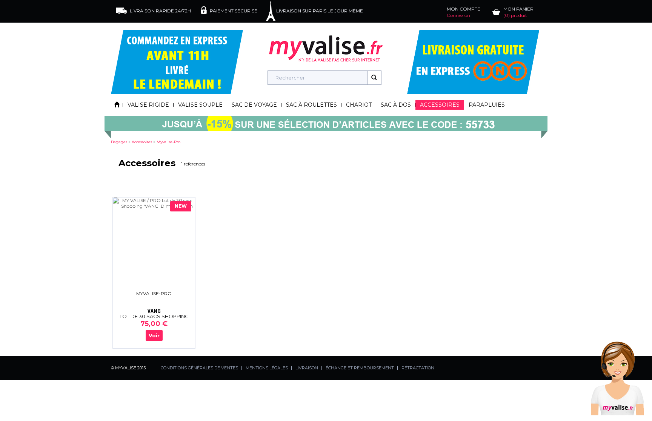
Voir (154, 335)
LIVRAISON (306, 367)
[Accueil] (117, 105)
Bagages (119, 141)
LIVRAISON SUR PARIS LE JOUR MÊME (319, 11)
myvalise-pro (168, 141)
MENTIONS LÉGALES (267, 367)
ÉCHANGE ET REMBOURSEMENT (360, 367)
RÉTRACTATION (417, 367)
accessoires (142, 141)
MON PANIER (518, 12)
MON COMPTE (463, 12)
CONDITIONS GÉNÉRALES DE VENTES (199, 367)
